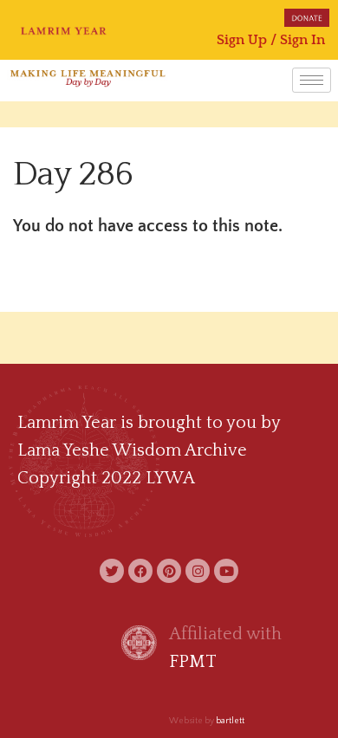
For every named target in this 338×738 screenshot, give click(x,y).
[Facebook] (140, 571)
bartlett (230, 721)
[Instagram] (197, 571)
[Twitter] (112, 571)
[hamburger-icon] (311, 80)
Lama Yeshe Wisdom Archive (132, 450)
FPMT (193, 661)
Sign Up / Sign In (271, 40)
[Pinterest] (169, 571)
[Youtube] (226, 571)
